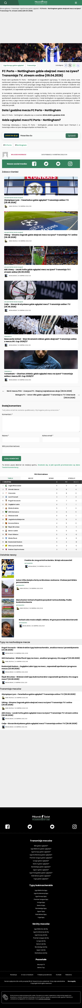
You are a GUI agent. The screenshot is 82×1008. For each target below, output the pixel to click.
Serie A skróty (41, 944)
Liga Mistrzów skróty (41, 929)
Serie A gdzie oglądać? (41, 864)
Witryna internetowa (10, 446)
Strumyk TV (41, 965)
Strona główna (5, 9)
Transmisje (15, 9)
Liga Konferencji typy (41, 893)
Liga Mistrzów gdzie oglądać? (41, 849)
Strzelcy (71, 478)
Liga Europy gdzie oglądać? (41, 852)
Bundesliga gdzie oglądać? (41, 867)
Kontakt (58, 975)
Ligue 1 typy (41, 911)
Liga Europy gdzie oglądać (29, 9)
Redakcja (13, 975)
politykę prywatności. (44, 999)
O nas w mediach (27, 975)
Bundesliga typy (41, 908)
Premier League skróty (41, 938)
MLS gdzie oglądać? (41, 846)
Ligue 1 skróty (41, 950)
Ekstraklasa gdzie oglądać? (41, 876)
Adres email (47, 436)
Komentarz (7, 414)
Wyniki (51, 478)
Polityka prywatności (45, 975)
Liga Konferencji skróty (41, 932)
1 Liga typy (41, 917)
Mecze (30, 478)
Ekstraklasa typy (41, 914)
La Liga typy (41, 902)
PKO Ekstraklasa (41, 474)
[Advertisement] (41, 28)
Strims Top (41, 968)
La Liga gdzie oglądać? (41, 861)
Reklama (69, 975)
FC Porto (8, 145)
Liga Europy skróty (41, 935)
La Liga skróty (41, 941)
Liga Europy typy (41, 896)
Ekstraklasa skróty (41, 953)
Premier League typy (41, 899)
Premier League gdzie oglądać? (41, 858)
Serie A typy (41, 905)
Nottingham (22, 145)
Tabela (10, 478)
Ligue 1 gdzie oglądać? (41, 870)
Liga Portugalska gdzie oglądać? (41, 873)
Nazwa (5, 436)
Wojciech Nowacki (18, 155)
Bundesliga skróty (41, 947)
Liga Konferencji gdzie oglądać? (41, 855)
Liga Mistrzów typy (41, 890)
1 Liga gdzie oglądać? (41, 879)
